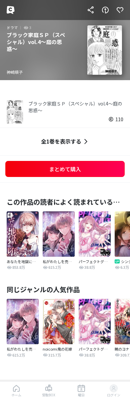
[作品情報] (105, 10)
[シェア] (90, 10)
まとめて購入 (65, 169)
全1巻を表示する (61, 141)
